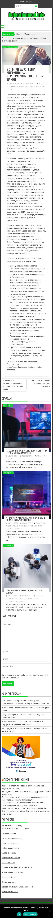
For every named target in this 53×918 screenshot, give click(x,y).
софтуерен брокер (30, 598)
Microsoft (10, 598)
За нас (22, 2)
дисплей (9, 529)
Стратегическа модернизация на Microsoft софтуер (24, 591)
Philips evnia (11, 526)
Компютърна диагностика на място (17, 867)
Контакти (29, 2)
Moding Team (28, 83)
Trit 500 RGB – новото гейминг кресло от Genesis (40, 384)
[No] (49, 911)
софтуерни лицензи (14, 601)
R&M (40, 83)
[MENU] (2, 26)
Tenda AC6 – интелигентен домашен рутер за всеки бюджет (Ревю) (13, 385)
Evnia (38, 523)
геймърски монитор (33, 526)
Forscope (40, 596)
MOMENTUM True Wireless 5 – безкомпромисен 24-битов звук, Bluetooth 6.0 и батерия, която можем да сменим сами (25, 811)
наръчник (30, 86)
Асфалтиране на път (11, 848)
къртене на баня (9, 833)
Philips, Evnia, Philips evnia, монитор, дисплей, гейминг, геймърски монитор (26, 518)
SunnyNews (26, 523)
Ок (19, 914)
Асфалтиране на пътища (12, 872)
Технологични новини (16, 779)
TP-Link (40, 456)
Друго (10, 405)
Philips (43, 523)
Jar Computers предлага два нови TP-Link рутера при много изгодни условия (26, 451)
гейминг (20, 526)
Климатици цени (9, 882)
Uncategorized (13, 47)
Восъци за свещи (9, 887)
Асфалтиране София (11, 857)
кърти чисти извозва (11, 843)
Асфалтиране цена (10, 891)
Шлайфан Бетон (9, 877)
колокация (11, 86)
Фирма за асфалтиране (12, 838)
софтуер (18, 598)
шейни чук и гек (8, 862)
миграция (21, 86)
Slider (4, 47)
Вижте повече (30, 914)
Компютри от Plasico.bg (12, 826)
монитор (18, 529)
